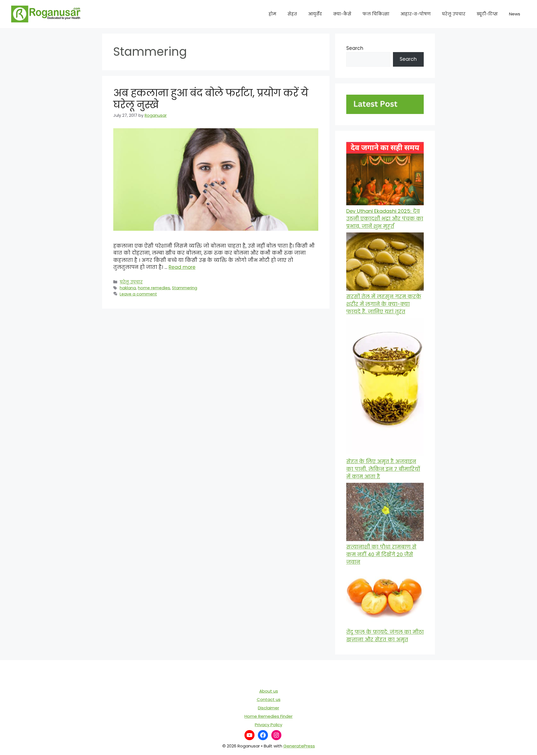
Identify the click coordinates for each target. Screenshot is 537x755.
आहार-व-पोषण (416, 14)
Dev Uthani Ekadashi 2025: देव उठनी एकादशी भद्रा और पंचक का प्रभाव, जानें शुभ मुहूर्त (384, 219)
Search (354, 48)
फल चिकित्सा (375, 14)
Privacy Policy (268, 725)
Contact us (269, 699)
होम (272, 14)
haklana (128, 288)
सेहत (292, 14)
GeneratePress (299, 746)
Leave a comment (138, 294)
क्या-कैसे (342, 14)
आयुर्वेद (315, 14)
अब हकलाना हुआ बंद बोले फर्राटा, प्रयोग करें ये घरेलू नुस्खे (210, 98)
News (514, 14)
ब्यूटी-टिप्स (487, 14)
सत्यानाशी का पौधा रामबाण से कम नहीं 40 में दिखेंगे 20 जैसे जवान (381, 554)
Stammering (184, 288)
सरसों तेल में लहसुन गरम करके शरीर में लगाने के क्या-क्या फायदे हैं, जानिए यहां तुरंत (383, 304)
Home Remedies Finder (268, 716)
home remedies (154, 288)
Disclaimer (268, 708)
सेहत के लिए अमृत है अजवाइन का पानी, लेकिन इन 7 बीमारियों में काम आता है (383, 469)
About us (268, 691)
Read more (182, 267)
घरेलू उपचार (453, 14)
